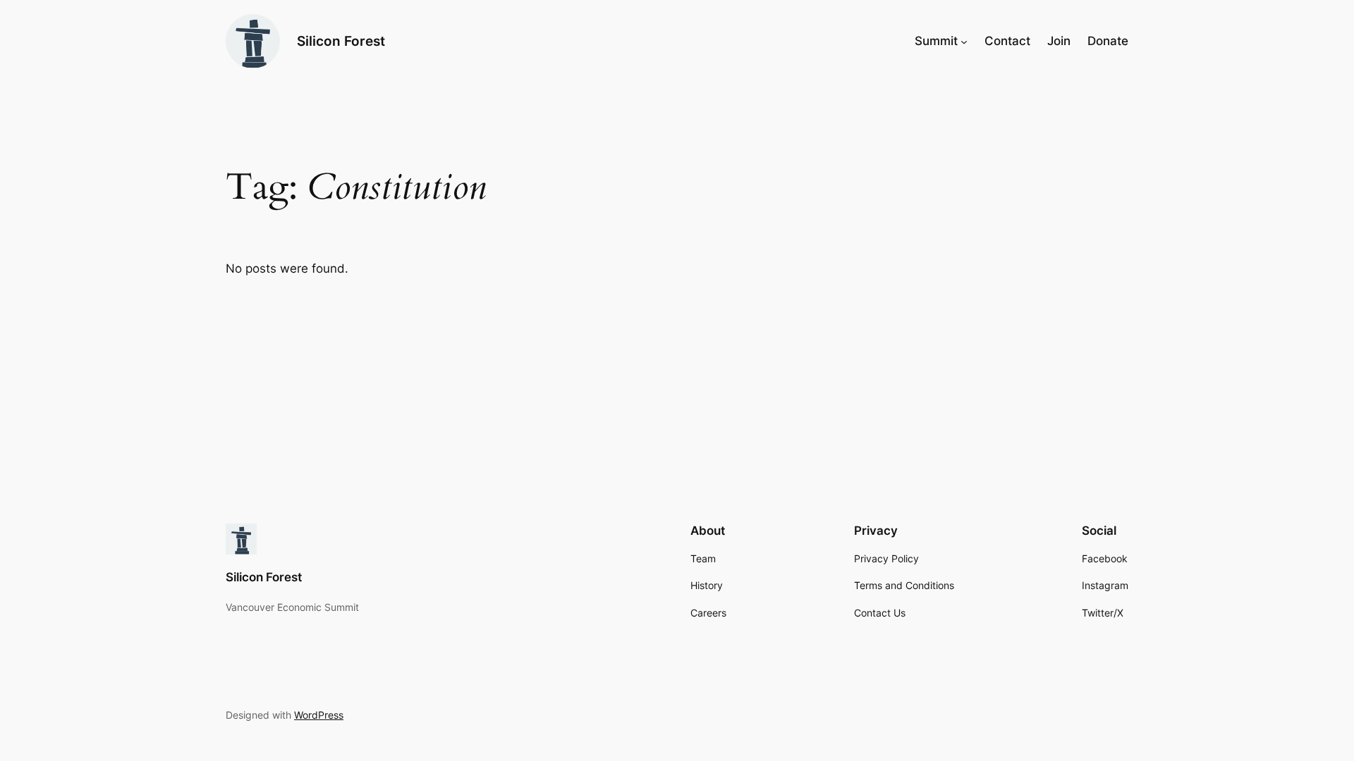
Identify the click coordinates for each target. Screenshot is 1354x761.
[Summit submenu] (964, 40)
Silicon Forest (341, 40)
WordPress (318, 715)
